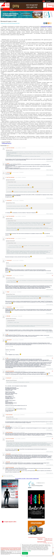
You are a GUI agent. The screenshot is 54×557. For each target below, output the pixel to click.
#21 (5, 177)
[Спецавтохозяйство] (36, 534)
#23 (5, 163)
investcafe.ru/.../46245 (8, 346)
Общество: (3, 23)
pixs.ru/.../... (7, 351)
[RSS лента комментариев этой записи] (7, 145)
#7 (5, 414)
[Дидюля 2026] (36, 518)
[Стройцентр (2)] (27, 17)
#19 (5, 216)
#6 (5, 426)
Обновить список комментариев (8, 475)
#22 (5, 172)
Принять (25, 553)
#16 (5, 275)
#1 (5, 467)
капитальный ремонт (46, 26)
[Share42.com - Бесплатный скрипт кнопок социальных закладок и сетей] (50, 23)
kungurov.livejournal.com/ (9, 407)
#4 (5, 438)
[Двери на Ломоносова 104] (26, 9)
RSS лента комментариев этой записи (9, 476)
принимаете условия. (26, 550)
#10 (5, 358)
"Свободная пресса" (6, 143)
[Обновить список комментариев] (9, 145)
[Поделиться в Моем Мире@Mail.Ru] (46, 23)
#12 (5, 334)
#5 (5, 432)
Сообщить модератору (49, 213)
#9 (5, 371)
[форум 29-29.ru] (36, 487)
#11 (5, 339)
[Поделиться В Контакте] (44, 23)
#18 (5, 238)
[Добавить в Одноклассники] (48, 23)
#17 (5, 260)
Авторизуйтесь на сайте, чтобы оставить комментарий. (27, 478)
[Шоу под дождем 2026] (9, 507)
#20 (5, 200)
